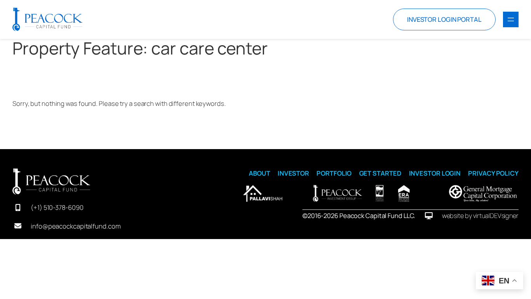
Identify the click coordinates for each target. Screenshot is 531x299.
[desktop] (429, 216)
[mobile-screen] (17, 207)
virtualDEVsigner (496, 215)
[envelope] (17, 225)
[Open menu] (511, 19)
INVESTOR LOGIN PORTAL (444, 19)
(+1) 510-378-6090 (57, 207)
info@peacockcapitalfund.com (76, 226)
